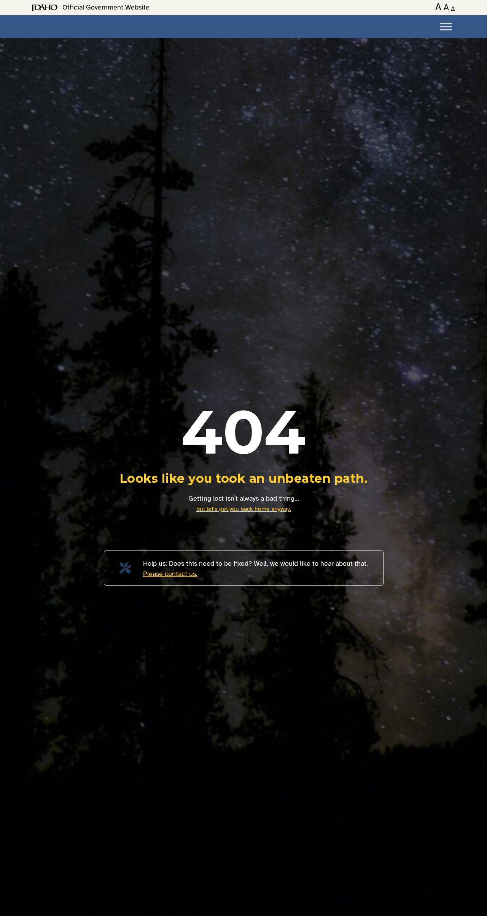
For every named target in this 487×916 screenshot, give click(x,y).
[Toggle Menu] (446, 26)
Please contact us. (170, 574)
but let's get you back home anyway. (243, 509)
